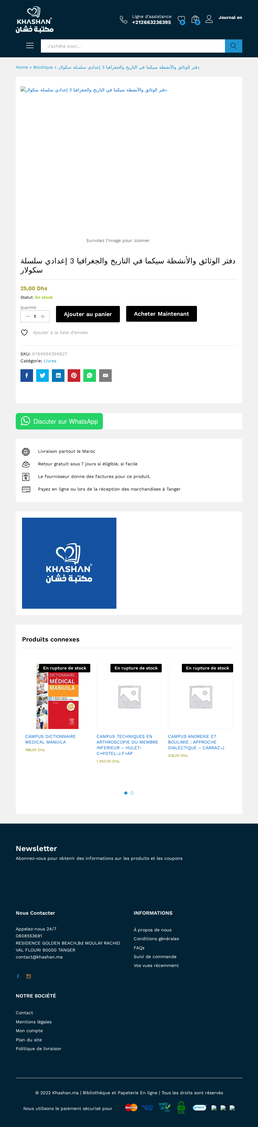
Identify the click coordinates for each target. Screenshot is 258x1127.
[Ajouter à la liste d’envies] (71, 725)
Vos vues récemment (156, 965)
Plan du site (29, 1039)
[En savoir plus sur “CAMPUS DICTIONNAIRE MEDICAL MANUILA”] (42, 725)
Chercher (233, 46)
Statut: (27, 297)
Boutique (43, 67)
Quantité (28, 307)
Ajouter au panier (88, 314)
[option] (57, 713)
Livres (50, 360)
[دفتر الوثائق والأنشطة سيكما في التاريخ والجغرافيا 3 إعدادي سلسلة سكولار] (26, 375)
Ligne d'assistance (151, 16)
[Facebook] (18, 976)
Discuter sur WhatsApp (65, 421)
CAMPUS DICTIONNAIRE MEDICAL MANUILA (50, 739)
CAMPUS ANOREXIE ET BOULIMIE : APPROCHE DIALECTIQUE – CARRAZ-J (196, 742)
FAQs (139, 947)
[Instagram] (28, 976)
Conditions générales (156, 938)
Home (22, 67)
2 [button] (132, 793)
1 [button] (125, 793)
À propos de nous (152, 929)
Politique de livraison (38, 1048)
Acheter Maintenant (161, 313)
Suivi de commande (155, 956)
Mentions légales (34, 1021)
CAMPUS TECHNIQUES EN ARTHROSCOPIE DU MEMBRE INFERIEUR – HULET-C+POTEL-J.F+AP (127, 745)
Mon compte (29, 1030)
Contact (24, 1012)
